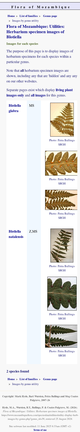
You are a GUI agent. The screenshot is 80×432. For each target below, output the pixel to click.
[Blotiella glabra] (62, 119)
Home (11, 16)
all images (38, 95)
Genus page (50, 16)
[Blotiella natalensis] (61, 245)
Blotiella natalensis (16, 234)
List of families (29, 16)
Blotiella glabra (15, 108)
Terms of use (40, 430)
